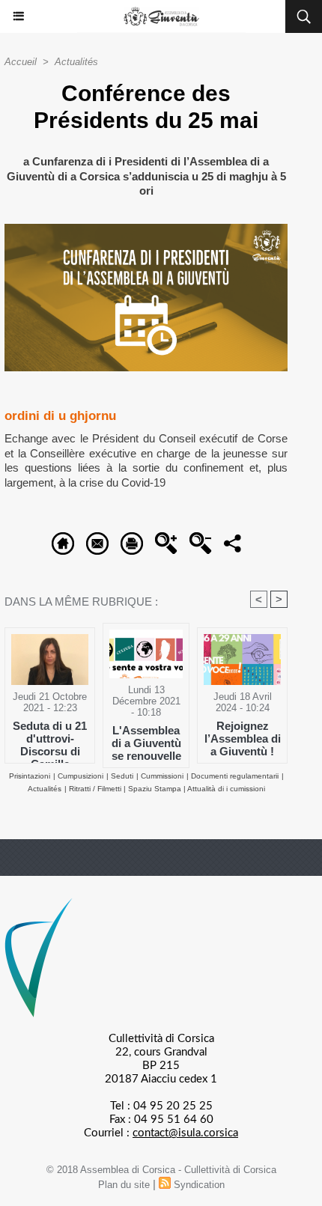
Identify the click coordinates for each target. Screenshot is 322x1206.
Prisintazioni (29, 776)
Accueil (20, 61)
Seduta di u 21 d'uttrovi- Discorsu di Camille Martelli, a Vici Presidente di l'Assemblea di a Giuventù (50, 738)
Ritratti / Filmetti (96, 789)
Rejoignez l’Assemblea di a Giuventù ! (242, 738)
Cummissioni (162, 776)
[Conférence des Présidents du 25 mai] (146, 230)
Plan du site (124, 1184)
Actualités (76, 61)
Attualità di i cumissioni (226, 789)
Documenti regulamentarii (235, 776)
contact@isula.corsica (185, 1133)
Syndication (199, 1184)
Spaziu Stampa (155, 789)
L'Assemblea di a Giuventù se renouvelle (146, 742)
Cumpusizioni (80, 776)
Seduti (122, 776)
